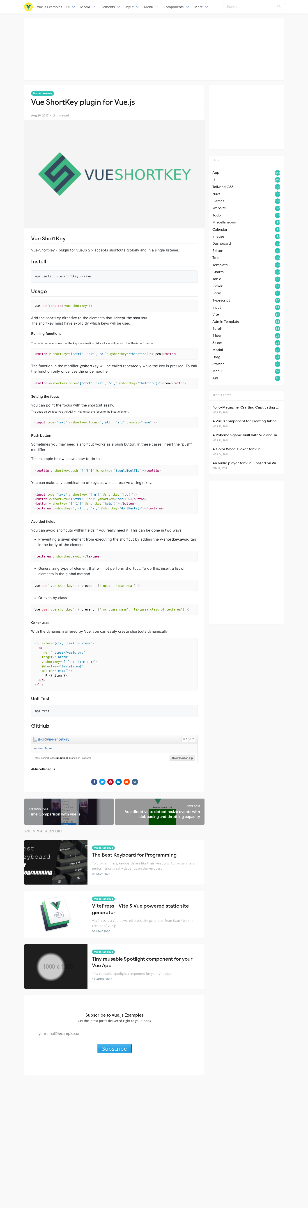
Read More (44, 748)
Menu (148, 7)
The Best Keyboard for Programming (134, 855)
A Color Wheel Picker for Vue (236, 449)
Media (85, 7)
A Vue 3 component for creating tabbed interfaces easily (260, 421)
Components (174, 7)
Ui (68, 7)
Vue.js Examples (49, 7)
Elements (108, 7)
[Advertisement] (154, 48)
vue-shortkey (58, 739)
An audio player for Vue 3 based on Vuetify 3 (249, 463)
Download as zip (182, 758)
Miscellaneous (42, 93)
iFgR (42, 739)
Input (129, 7)
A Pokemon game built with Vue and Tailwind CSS (253, 435)
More (198, 7)
